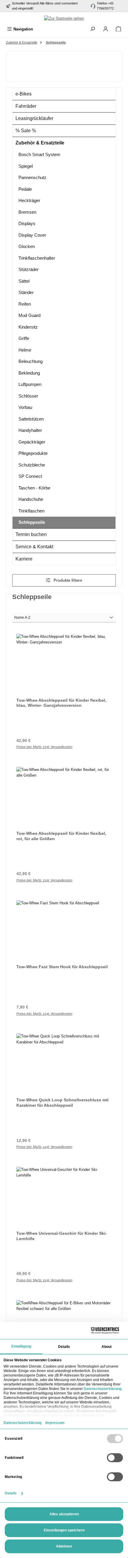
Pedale (25, 189)
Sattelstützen (31, 418)
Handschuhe (30, 499)
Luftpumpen (29, 384)
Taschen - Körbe (34, 487)
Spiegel (25, 166)
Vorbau (25, 407)
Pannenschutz (32, 177)
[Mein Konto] (105, 29)
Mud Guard (29, 315)
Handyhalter (30, 430)
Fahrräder (25, 106)
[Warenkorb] (118, 29)
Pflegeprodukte (33, 453)
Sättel (23, 281)
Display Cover (32, 235)
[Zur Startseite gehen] (64, 18)
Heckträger (29, 200)
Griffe (23, 338)
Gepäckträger (31, 441)
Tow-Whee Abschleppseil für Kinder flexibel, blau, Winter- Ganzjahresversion (61, 703)
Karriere (23, 558)
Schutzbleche (31, 464)
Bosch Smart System (39, 154)
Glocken (26, 246)
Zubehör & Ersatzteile (39, 142)
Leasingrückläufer (34, 118)
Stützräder (28, 269)
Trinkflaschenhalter (36, 258)
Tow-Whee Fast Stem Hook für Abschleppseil (62, 966)
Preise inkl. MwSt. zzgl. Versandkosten (44, 747)
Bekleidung (29, 372)
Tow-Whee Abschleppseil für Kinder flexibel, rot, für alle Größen (61, 836)
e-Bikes (23, 93)
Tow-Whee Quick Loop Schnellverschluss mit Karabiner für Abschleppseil (62, 1102)
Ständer (26, 292)
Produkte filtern (67, 580)
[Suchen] (92, 29)
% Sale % (25, 130)
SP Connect (30, 476)
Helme (24, 349)
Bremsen (27, 212)
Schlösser (28, 395)
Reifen (24, 304)
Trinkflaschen (31, 510)
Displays (26, 223)
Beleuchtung (30, 361)
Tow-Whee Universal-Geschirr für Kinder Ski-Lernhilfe (61, 1236)
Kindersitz (28, 327)
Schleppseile (31, 522)
